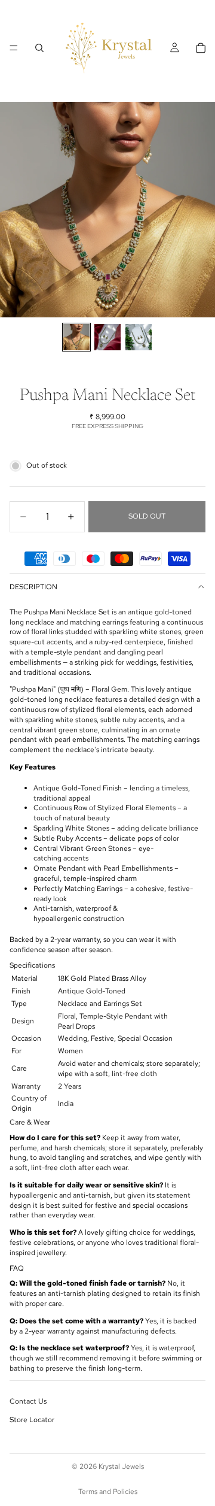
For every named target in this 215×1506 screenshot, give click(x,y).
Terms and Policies (107, 1491)
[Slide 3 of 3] (138, 337)
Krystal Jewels (121, 1466)
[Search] (39, 48)
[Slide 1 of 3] (76, 337)
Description (33, 587)
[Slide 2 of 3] (107, 337)
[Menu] (13, 48)
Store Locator (32, 1420)
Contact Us (28, 1401)
